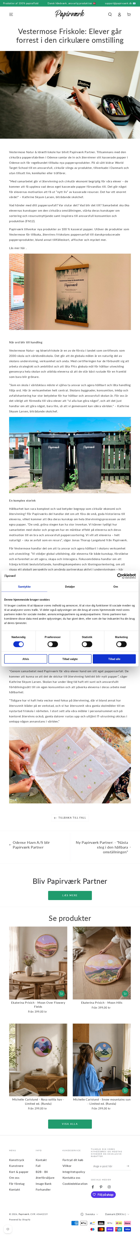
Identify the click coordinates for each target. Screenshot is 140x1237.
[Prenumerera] (129, 1166)
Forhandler (43, 1189)
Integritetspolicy (74, 1171)
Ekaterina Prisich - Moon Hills (101, 1002)
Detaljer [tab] (70, 586)
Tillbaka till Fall (72, 817)
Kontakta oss (71, 1177)
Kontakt (14, 1189)
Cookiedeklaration (75, 1183)
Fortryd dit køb (73, 1160)
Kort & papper (19, 1171)
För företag (17, 1183)
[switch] (53, 644)
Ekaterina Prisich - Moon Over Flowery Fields (38, 1004)
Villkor (67, 1165)
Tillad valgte (70, 658)
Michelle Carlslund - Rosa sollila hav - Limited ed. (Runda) (38, 1101)
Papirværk (24, 1214)
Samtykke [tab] (24, 586)
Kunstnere (16, 1165)
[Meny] (11, 14)
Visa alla (70, 1123)
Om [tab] (115, 586)
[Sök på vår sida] (110, 14)
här (23, 248)
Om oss (14, 1177)
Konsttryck (16, 1160)
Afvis (25, 658)
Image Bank (43, 1183)
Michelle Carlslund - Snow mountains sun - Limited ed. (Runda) (102, 1101)
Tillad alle (114, 658)
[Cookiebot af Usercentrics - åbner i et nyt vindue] (120, 576)
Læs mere (70, 895)
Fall (38, 1165)
